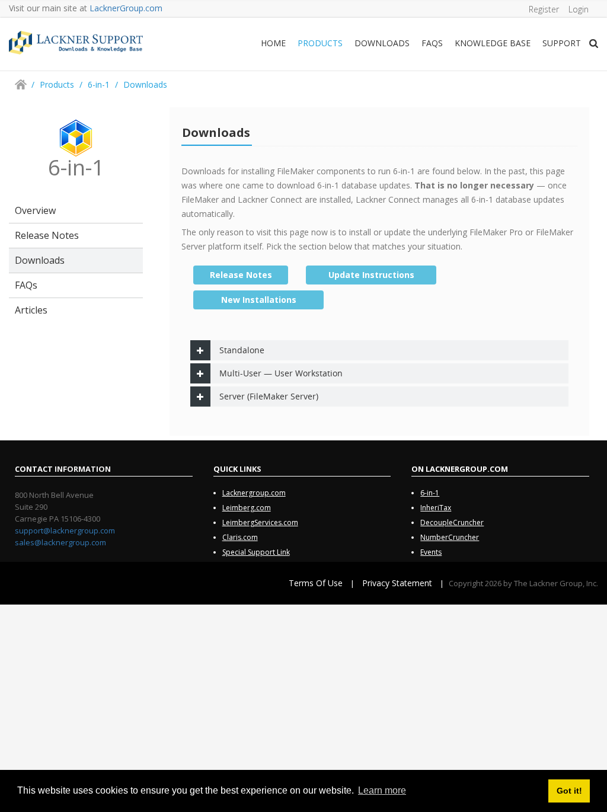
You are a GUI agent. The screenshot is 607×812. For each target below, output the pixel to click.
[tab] (379, 350)
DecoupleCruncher (452, 522)
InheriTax (435, 508)
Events (431, 552)
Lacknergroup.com (254, 493)
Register (544, 9)
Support (561, 43)
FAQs (432, 43)
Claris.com (240, 537)
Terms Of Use (316, 583)
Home (273, 43)
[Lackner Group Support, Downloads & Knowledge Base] (76, 41)
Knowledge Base (493, 43)
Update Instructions (371, 274)
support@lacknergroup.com (65, 530)
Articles (31, 310)
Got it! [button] (569, 790)
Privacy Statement (397, 583)
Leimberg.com (246, 508)
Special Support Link (256, 552)
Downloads (382, 43)
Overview (35, 210)
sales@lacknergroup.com (60, 542)
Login (578, 9)
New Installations (258, 299)
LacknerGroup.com (126, 8)
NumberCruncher (449, 537)
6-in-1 (429, 493)
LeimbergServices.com (260, 522)
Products (320, 43)
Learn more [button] (382, 790)
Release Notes (47, 235)
